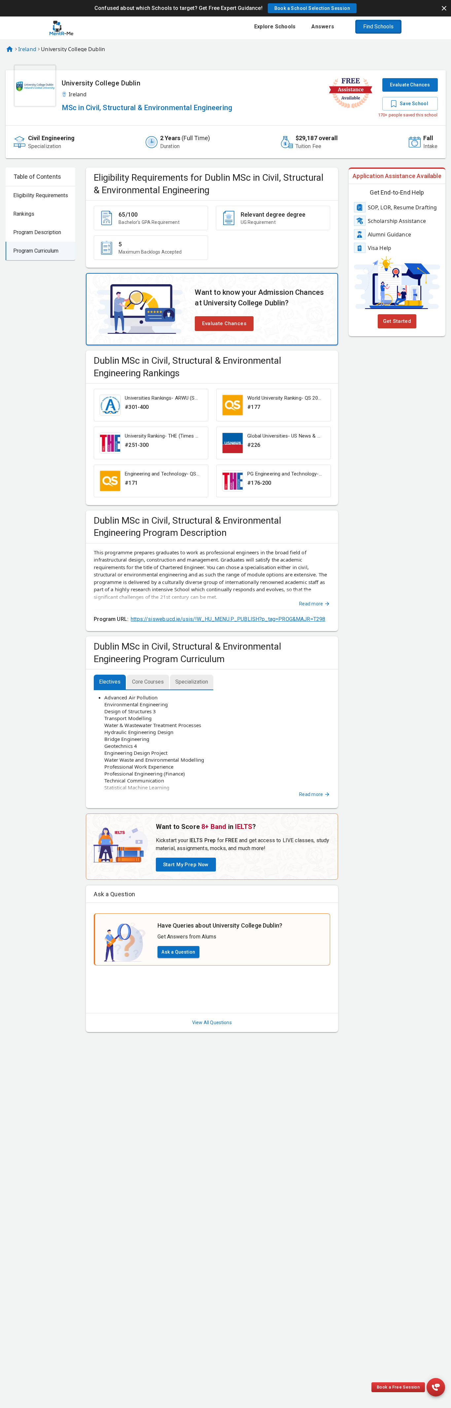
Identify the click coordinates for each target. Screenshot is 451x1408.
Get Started (397, 321)
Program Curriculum (35, 251)
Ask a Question (178, 952)
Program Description (37, 232)
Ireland (27, 49)
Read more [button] (311, 603)
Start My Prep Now (186, 865)
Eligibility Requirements (40, 195)
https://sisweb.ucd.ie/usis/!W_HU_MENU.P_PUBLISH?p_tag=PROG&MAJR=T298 (228, 619)
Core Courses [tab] (148, 682)
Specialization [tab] (191, 682)
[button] (312, 8)
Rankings (23, 214)
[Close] (444, 8)
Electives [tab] (110, 682)
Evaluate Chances (410, 84)
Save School (414, 103)
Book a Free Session (398, 1387)
